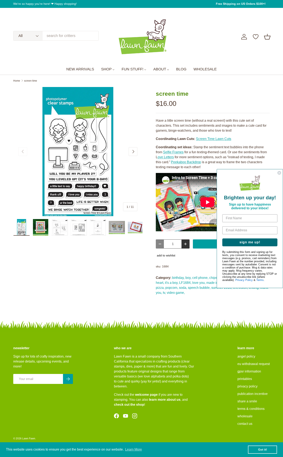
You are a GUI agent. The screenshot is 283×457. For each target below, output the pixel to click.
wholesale (245, 416)
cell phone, (200, 277)
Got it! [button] (262, 449)
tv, (164, 292)
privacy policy (247, 386)
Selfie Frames (173, 152)
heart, (160, 282)
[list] (77, 151)
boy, (188, 277)
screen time (30, 81)
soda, (183, 287)
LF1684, (185, 282)
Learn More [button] (133, 449)
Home (16, 81)
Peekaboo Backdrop (186, 162)
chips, (213, 277)
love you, (199, 282)
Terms (260, 280)
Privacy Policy (244, 280)
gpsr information (249, 371)
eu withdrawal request (253, 364)
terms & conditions (251, 408)
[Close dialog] (279, 173)
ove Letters (166, 157)
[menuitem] (80, 69)
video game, (176, 292)
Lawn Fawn (28, 438)
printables (244, 379)
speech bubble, (199, 287)
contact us (244, 423)
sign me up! (249, 242)
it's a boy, (171, 282)
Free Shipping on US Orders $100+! (241, 3)
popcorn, (171, 287)
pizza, (160, 287)
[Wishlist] (255, 36)
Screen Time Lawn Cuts (213, 139)
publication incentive (252, 394)
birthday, (178, 277)
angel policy (246, 356)
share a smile (247, 401)
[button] (267, 36)
